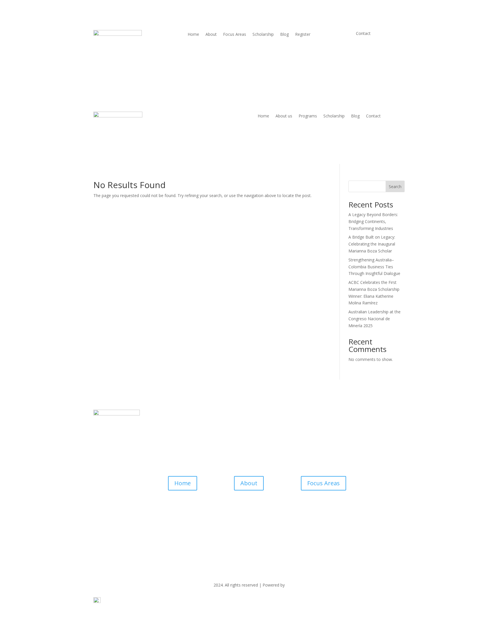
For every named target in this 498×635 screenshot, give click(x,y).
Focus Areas (234, 34)
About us (284, 116)
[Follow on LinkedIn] (260, 515)
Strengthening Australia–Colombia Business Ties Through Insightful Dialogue (374, 266)
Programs (308, 116)
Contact (373, 116)
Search (395, 186)
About (211, 34)
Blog (284, 34)
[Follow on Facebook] (237, 515)
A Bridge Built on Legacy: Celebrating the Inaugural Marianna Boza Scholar (371, 244)
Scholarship (263, 34)
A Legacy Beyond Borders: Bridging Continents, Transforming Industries (373, 221)
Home (193, 34)
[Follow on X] (249, 515)
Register (302, 34)
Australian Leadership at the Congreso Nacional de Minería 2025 (374, 318)
